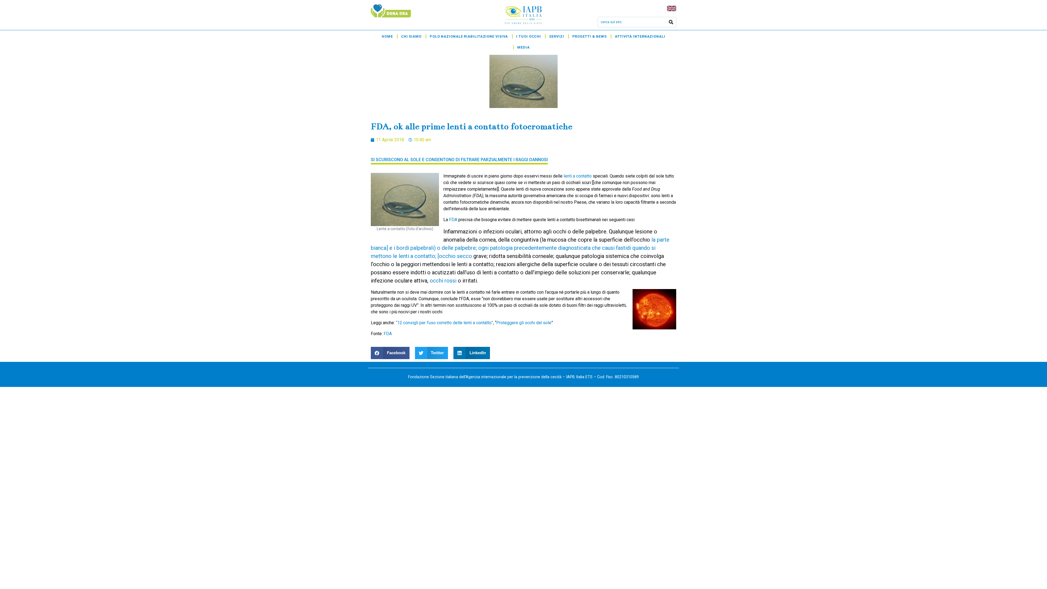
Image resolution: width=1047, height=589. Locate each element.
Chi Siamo (411, 36)
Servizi (556, 36)
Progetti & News (589, 36)
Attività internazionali (640, 36)
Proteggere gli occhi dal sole (523, 322)
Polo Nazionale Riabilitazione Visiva (469, 36)
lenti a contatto (578, 176)
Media (523, 47)
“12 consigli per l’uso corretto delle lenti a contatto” (444, 322)
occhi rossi (443, 280)
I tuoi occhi (528, 36)
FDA (453, 219)
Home (387, 36)
